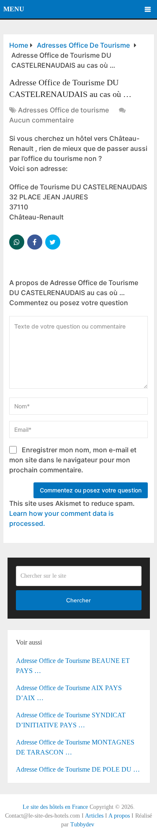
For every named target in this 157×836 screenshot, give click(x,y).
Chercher (78, 600)
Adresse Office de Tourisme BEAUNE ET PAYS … (73, 665)
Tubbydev (82, 824)
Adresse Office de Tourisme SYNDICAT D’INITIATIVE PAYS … (71, 720)
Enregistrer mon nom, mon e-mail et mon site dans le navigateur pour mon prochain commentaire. (72, 460)
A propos (119, 816)
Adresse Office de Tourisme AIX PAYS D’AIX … (69, 692)
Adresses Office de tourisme (63, 110)
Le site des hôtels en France (55, 807)
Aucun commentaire (41, 120)
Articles (94, 816)
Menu (13, 9)
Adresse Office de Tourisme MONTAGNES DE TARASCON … (75, 747)
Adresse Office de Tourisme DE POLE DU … (78, 769)
